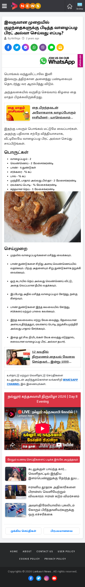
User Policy (66, 551)
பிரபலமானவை (62, 531)
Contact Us (45, 551)
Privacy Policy (55, 559)
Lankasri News (42, 571)
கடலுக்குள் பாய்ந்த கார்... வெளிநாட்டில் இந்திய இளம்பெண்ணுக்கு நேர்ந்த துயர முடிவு (53, 474)
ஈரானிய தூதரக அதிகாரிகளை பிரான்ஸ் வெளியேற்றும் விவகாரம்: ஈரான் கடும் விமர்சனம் (53, 491)
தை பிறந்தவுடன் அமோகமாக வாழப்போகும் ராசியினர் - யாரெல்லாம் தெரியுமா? (54, 113)
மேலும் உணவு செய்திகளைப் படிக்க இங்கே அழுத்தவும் (42, 459)
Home (14, 551)
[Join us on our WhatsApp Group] (57, 60)
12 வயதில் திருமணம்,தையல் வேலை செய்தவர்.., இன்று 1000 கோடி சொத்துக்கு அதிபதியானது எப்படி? (53, 357)
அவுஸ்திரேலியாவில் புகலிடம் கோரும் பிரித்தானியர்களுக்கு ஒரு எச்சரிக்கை (51, 509)
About (27, 551)
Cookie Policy (29, 559)
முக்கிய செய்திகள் (23, 531)
